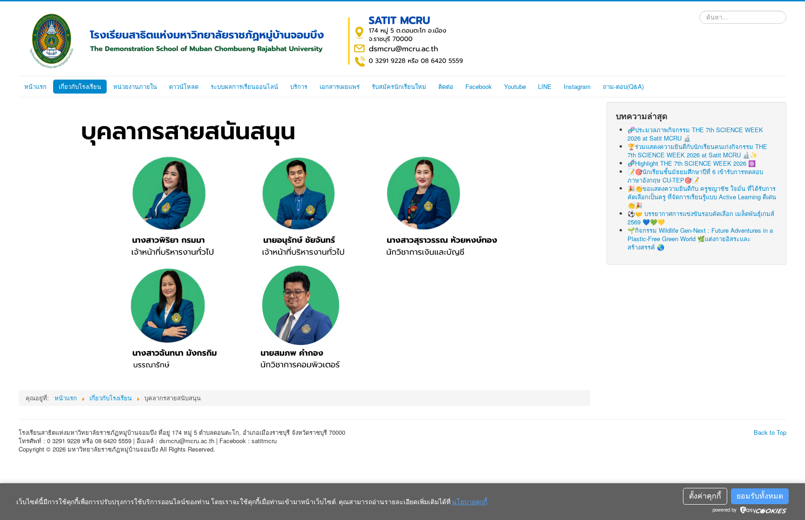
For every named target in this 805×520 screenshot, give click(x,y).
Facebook (478, 86)
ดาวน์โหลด (183, 86)
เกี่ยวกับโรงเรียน (80, 86)
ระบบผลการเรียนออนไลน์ (244, 86)
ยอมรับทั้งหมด (760, 496)
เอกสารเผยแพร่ (340, 86)
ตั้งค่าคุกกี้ (705, 496)
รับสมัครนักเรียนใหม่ (399, 86)
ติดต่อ (445, 86)
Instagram (577, 86)
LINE (545, 86)
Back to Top (770, 432)
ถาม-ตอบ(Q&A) (623, 86)
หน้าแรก (35, 86)
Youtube (515, 86)
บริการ (298, 86)
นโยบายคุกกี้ (469, 502)
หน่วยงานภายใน (135, 86)
